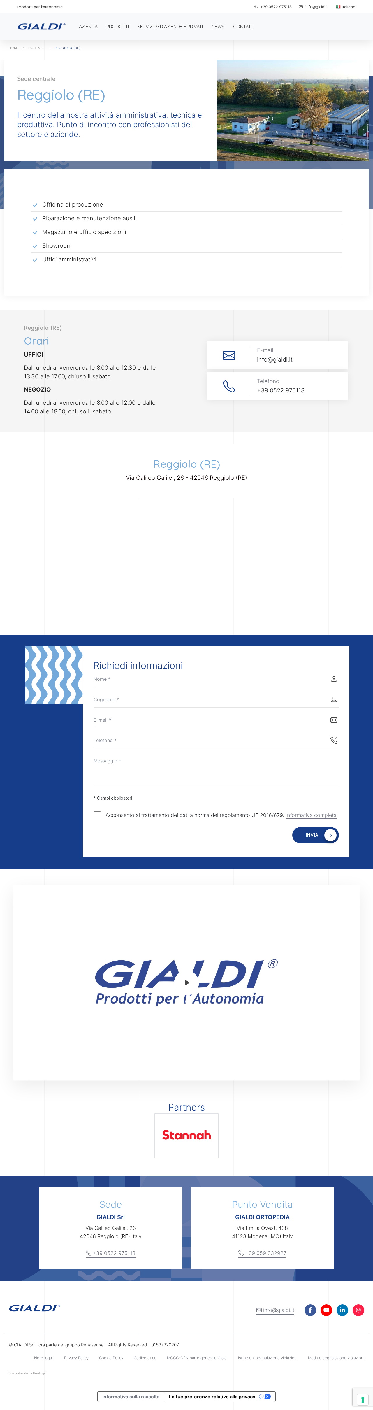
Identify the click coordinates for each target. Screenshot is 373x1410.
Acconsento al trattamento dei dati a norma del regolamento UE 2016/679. (221, 815)
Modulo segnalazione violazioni (336, 1357)
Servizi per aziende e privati (170, 26)
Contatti (243, 26)
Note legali (44, 1357)
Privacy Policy (76, 1357)
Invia (312, 835)
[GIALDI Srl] (41, 26)
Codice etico (145, 1357)
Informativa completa (311, 815)
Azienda (88, 26)
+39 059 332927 (265, 1253)
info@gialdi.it (278, 1310)
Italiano (348, 6)
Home (14, 48)
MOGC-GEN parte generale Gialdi (197, 1357)
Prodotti (117, 26)
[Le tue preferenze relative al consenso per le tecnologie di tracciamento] (362, 1399)
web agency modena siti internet (27, 1374)
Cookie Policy (111, 1357)
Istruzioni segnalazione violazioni (268, 1357)
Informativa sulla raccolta (130, 1396)
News (218, 26)
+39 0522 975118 (275, 6)
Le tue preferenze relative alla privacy (212, 1396)
